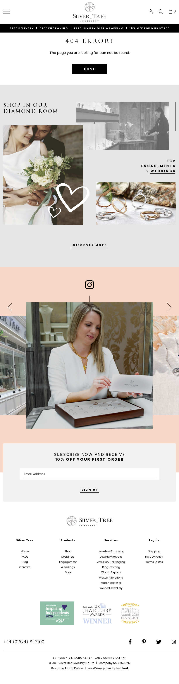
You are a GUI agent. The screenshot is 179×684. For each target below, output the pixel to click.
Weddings (68, 567)
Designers (67, 556)
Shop (67, 551)
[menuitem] (151, 11)
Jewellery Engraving (111, 551)
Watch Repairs (111, 572)
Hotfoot (122, 668)
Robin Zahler (74, 668)
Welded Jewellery (111, 588)
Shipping (154, 551)
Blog (25, 562)
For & (158, 166)
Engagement (68, 562)
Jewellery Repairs (111, 556)
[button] (6, 12)
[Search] (161, 12)
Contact (24, 567)
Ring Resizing (111, 567)
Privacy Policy (154, 556)
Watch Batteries (111, 583)
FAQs (25, 556)
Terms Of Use (154, 562)
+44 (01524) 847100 (23, 641)
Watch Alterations (111, 577)
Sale (68, 572)
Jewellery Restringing (111, 562)
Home (25, 551)
